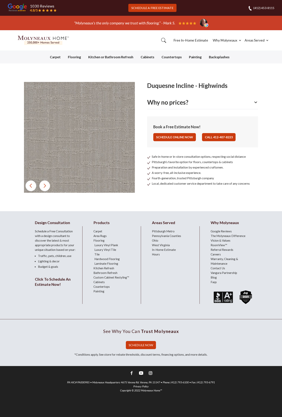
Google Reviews (221, 231)
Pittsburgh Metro (163, 231)
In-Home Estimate (164, 249)
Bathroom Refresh (105, 272)
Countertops (172, 57)
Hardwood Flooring (107, 259)
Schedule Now (141, 345)
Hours (156, 254)
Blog (214, 277)
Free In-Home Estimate (190, 40)
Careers (216, 254)
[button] (226, 40)
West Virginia (161, 245)
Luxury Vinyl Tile (105, 249)
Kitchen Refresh (103, 268)
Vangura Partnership (224, 272)
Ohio (155, 240)
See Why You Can (141, 331)
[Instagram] (150, 374)
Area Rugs (100, 236)
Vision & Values (220, 240)
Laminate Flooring (106, 263)
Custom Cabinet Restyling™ (111, 277)
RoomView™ (219, 245)
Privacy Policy (141, 386)
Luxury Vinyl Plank (106, 245)
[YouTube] (141, 374)
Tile (97, 254)
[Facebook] (131, 374)
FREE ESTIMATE (152, 8)
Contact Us (218, 268)
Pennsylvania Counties (166, 236)
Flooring (74, 57)
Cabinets (147, 57)
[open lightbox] (79, 137)
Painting (195, 57)
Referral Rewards (222, 249)
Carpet (55, 57)
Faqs (214, 282)
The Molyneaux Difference (228, 236)
